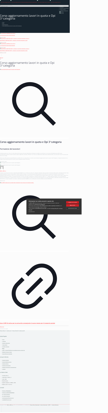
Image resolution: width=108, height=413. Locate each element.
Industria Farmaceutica (6, 365)
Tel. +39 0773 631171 (6, 394)
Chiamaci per (8, 392)
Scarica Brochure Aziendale (7, 353)
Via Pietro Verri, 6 (5, 375)
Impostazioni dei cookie (72, 208)
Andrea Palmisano (55, 404)
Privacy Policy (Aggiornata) (35, 404)
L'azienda (4, 341)
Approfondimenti (5, 24)
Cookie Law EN (22, 330)
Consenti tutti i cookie (72, 202)
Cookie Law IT (9, 330)
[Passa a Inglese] (62, 13)
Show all (1, 57)
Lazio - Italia (4, 379)
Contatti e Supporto (5, 346)
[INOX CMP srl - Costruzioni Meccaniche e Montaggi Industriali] (30, 2)
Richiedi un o (6, 390)
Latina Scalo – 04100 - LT (6, 377)
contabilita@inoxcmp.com (6, 399)
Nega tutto (72, 205)
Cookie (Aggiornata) (43, 404)
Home (3, 22)
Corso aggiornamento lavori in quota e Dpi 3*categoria (12, 25)
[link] (12, 6)
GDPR (49, 404)
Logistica (4, 369)
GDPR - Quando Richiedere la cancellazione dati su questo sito (13, 350)
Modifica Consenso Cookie (7, 352)
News (3, 23)
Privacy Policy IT (3, 330)
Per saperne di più (32, 211)
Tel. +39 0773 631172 (6, 396)
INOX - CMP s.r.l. (3, 170)
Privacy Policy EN (15, 330)
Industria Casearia (5, 360)
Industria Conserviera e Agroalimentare (9, 367)
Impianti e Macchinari (6, 343)
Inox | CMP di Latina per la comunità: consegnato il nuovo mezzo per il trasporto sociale (27, 323)
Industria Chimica (5, 363)
